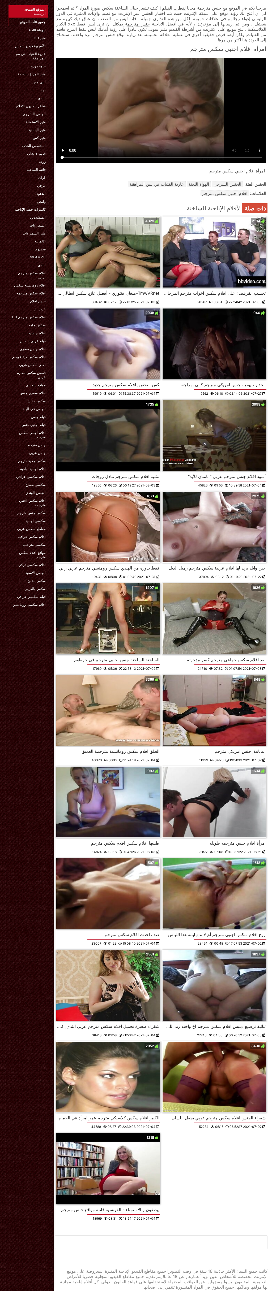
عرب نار (40, 309)
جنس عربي (37, 453)
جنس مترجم (37, 445)
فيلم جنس (38, 417)
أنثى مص (39, 82)
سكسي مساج (36, 485)
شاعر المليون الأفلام (31, 106)
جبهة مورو (38, 66)
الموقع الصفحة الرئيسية (35, 11)
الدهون (40, 193)
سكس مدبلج (36, 401)
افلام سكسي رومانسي (29, 604)
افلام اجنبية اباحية (33, 469)
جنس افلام (38, 301)
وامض (41, 201)
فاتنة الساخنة (36, 169)
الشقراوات (38, 225)
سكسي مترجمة (34, 544)
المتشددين (38, 217)
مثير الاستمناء (36, 122)
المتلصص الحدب (34, 146)
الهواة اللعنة (37, 30)
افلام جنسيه (37, 333)
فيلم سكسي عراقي (31, 596)
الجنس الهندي (36, 492)
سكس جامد (37, 325)
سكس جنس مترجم (31, 513)
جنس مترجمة (136, 24)
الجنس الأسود (36, 573)
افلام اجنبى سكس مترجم (32, 435)
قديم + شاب (36, 153)
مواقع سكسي (36, 385)
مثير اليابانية (37, 130)
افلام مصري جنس (33, 393)
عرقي (41, 185)
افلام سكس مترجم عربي (32, 275)
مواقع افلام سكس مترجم (32, 554)
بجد (43, 90)
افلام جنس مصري (33, 349)
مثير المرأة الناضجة (32, 74)
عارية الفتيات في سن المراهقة (30, 56)
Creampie (37, 257)
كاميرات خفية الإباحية (30, 209)
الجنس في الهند (34, 409)
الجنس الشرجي (34, 114)
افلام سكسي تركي (32, 565)
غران (42, 177)
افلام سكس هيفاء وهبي (28, 357)
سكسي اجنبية (36, 521)
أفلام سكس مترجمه (31, 293)
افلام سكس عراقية (32, 536)
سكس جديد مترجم (32, 461)
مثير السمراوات (34, 233)
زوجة (42, 161)
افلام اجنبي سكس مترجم (224, 193)
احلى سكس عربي (32, 365)
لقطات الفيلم (173, 8)
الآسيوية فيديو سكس (30, 46)
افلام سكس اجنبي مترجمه (32, 502)
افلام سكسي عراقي (31, 477)
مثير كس (39, 138)
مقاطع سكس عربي (31, 529)
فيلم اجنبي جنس (34, 425)
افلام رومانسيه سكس (30, 285)
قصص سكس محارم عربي (31, 375)
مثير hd (40, 38)
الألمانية (40, 241)
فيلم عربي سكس (33, 341)
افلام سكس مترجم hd (29, 317)
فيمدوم (40, 249)
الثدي (42, 98)
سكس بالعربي (35, 588)
